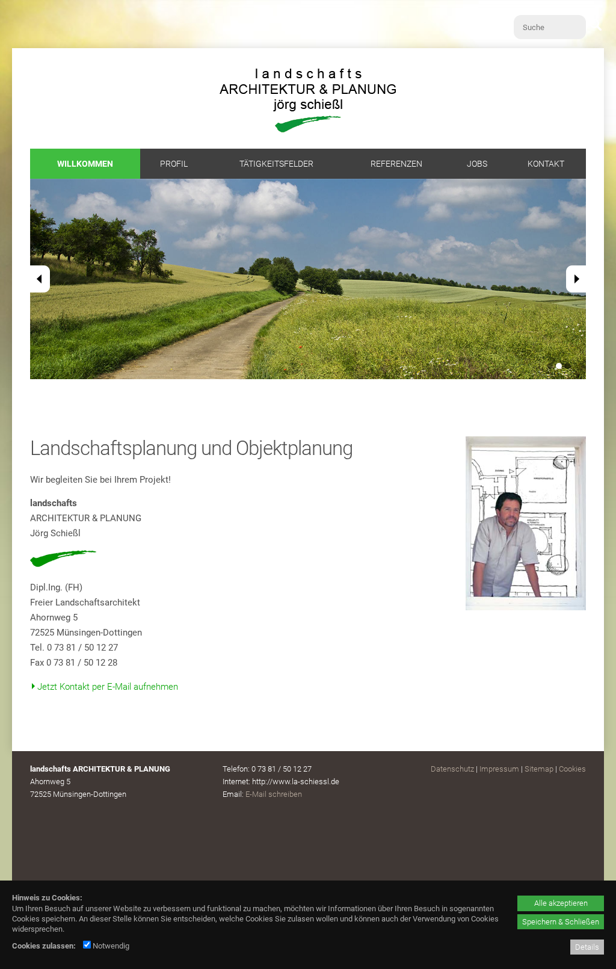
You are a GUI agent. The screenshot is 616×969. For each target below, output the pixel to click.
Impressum (499, 768)
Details (587, 947)
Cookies (572, 768)
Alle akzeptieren (561, 903)
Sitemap (539, 768)
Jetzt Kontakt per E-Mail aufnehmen (107, 686)
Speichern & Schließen (560, 921)
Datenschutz (452, 768)
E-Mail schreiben (273, 794)
